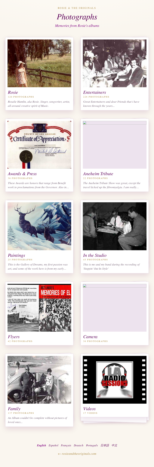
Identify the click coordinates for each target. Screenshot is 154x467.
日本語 (104, 445)
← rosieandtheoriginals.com (77, 453)
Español (53, 445)
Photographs (77, 16)
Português (92, 445)
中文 (114, 445)
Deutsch (78, 445)
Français (66, 445)
